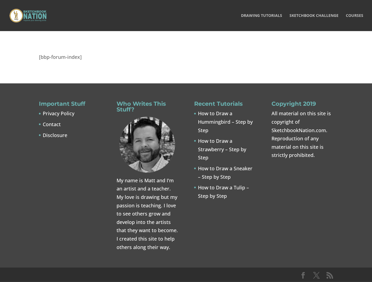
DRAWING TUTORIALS (261, 16)
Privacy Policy (58, 113)
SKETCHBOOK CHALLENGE (314, 16)
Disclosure (55, 135)
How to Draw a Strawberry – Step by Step (222, 149)
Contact (52, 124)
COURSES (354, 16)
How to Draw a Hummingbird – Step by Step (225, 121)
